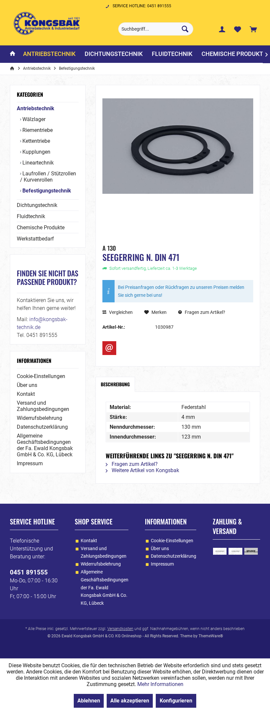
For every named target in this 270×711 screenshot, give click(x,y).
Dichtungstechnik (37, 205)
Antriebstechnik (35, 108)
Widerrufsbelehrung (39, 418)
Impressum (30, 463)
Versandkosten (120, 628)
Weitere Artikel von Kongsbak (144, 470)
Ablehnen (88, 701)
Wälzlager (33, 119)
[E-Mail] (109, 348)
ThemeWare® (211, 636)
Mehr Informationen (160, 684)
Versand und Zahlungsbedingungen (43, 406)
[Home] (12, 54)
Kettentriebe (35, 141)
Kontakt (26, 394)
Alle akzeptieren (129, 701)
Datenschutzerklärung (42, 427)
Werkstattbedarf (35, 239)
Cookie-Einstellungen (41, 376)
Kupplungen (35, 152)
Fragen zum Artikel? (204, 312)
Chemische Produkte (41, 227)
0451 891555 (29, 572)
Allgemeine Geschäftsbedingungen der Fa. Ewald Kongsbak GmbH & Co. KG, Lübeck (45, 445)
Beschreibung (115, 384)
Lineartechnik (37, 163)
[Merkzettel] (238, 29)
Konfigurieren (176, 701)
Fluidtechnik (31, 216)
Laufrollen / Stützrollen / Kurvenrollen (48, 176)
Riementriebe (37, 130)
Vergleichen (120, 312)
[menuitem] (253, 29)
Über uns (27, 385)
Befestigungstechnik (46, 191)
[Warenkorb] (253, 29)
